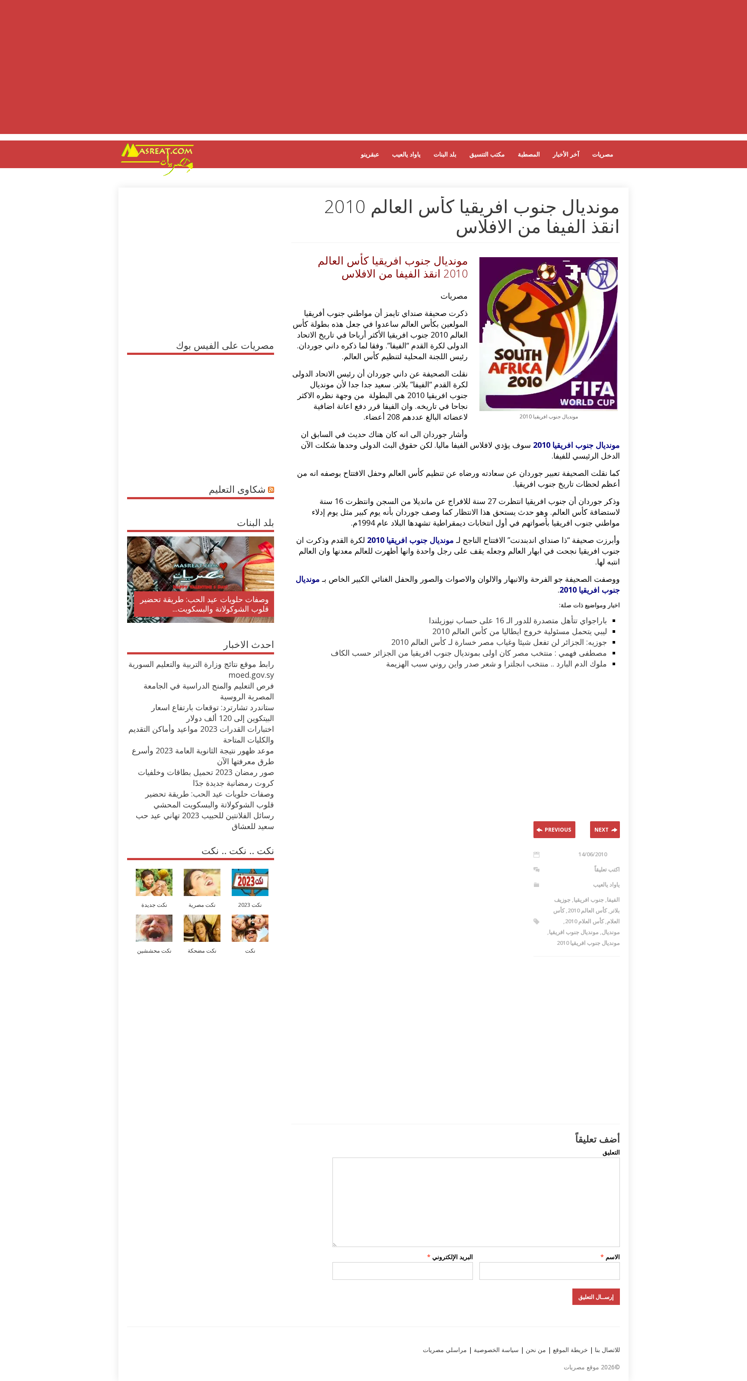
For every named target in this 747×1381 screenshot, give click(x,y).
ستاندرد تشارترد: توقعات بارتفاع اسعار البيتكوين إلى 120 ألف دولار (212, 712)
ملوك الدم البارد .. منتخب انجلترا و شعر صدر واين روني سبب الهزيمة (496, 663)
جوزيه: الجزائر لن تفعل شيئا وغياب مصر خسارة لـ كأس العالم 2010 (499, 642)
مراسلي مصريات (445, 1350)
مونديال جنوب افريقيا (574, 932)
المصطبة (529, 154)
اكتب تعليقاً (607, 869)
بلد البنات (445, 154)
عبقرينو (370, 154)
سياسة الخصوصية (495, 1350)
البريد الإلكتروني (450, 1257)
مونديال (611, 932)
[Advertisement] (373, 73)
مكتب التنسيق (487, 154)
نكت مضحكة (202, 950)
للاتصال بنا (607, 1350)
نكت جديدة (154, 905)
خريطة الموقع (569, 1350)
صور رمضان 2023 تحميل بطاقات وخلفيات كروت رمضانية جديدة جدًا (206, 777)
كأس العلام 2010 (584, 921)
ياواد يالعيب (406, 154)
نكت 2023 (250, 905)
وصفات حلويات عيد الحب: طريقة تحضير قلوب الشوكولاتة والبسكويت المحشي (209, 799)
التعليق (611, 1152)
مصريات (602, 154)
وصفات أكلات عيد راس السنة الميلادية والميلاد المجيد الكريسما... (208, 604)
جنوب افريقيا (589, 899)
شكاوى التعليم (237, 488)
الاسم (610, 1257)
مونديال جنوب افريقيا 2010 (588, 943)
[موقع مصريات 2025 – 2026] (157, 174)
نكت (250, 950)
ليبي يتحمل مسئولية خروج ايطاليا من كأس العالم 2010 (519, 631)
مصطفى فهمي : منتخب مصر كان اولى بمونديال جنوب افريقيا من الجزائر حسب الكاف (469, 652)
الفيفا (613, 899)
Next (601, 829)
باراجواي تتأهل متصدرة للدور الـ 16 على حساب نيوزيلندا (518, 620)
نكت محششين (154, 950)
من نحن (535, 1350)
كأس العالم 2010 (587, 910)
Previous (558, 829)
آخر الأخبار (566, 154)
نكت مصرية (202, 905)
